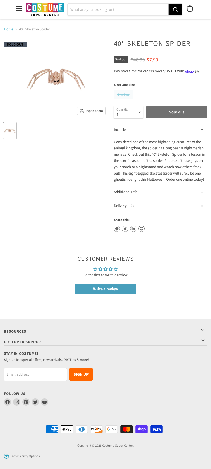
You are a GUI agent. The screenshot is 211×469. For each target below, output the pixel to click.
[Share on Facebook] (117, 229)
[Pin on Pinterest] (141, 229)
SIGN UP (81, 374)
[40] (9, 130)
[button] (6, 456)
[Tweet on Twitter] (125, 229)
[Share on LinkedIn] (133, 229)
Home (8, 29)
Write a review (105, 289)
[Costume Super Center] (45, 10)
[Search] (175, 9)
